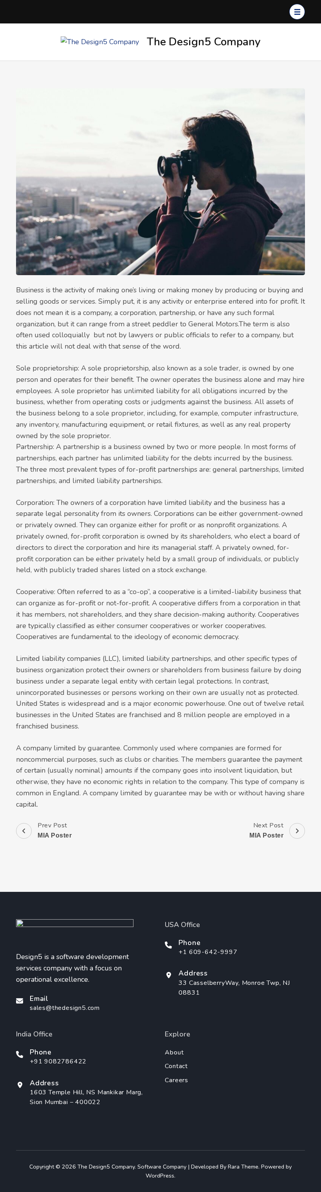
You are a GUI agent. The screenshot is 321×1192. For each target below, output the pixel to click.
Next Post (266, 830)
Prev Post (55, 830)
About (174, 1052)
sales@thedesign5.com (65, 1008)
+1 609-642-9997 (208, 952)
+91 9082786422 (58, 1061)
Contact (176, 1066)
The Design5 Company (204, 41)
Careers (176, 1080)
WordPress (160, 1175)
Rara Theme (243, 1167)
